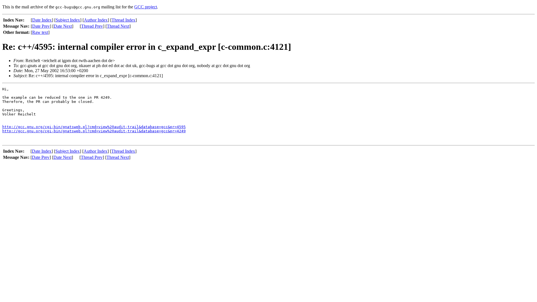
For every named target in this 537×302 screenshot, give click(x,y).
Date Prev (41, 26)
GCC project (145, 6)
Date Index (42, 20)
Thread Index (123, 20)
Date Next (63, 26)
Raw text (40, 32)
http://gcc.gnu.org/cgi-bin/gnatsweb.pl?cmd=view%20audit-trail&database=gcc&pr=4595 (94, 127)
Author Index (96, 20)
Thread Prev (92, 26)
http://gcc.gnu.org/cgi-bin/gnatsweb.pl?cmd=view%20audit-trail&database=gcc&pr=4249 (94, 131)
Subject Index (68, 20)
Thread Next (118, 26)
